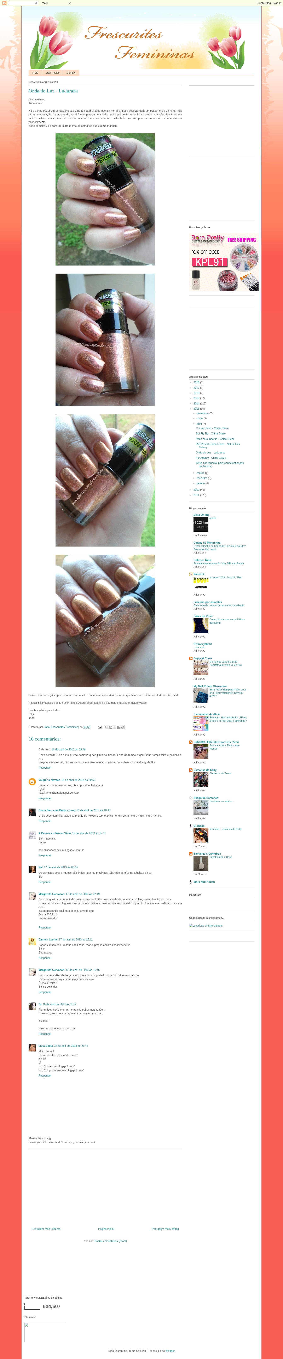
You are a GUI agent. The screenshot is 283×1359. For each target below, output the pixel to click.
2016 (197, 393)
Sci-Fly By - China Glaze (211, 433)
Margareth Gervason (51, 894)
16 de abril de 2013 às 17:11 (89, 833)
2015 (197, 398)
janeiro (201, 483)
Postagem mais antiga (165, 1228)
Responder (45, 767)
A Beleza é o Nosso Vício (55, 833)
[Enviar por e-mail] (107, 727)
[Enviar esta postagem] (99, 727)
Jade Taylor (52, 72)
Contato (71, 72)
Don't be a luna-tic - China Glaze (215, 438)
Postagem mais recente (46, 1228)
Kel (41, 867)
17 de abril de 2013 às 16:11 (76, 939)
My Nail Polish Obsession (210, 686)
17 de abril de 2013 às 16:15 (83, 969)
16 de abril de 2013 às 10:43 (93, 810)
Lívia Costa (46, 1045)
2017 (197, 387)
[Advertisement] (105, 1186)
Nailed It (199, 574)
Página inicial (106, 1228)
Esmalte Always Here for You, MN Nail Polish (219, 563)
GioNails (199, 825)
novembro (203, 413)
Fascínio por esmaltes (208, 602)
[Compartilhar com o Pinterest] (123, 727)
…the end (199, 647)
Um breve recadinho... (221, 801)
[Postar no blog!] (111, 727)
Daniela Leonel (48, 939)
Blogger (170, 1350)
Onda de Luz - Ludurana (210, 452)
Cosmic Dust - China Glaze (212, 428)
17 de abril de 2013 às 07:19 (83, 894)
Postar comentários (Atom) (110, 1241)
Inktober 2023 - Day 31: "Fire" (225, 577)
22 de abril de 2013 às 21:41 (71, 1045)
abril (200, 423)
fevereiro (202, 478)
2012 (197, 489)
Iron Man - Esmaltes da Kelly (225, 829)
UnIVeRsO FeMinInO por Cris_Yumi (216, 742)
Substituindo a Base (220, 857)
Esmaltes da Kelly (205, 770)
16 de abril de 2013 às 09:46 (69, 749)
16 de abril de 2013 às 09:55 (78, 779)
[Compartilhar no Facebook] (119, 727)
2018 (197, 382)
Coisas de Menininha (207, 542)
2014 (197, 403)
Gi (40, 1004)
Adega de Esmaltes (206, 797)
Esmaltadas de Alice (207, 714)
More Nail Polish (204, 881)
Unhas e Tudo (202, 560)
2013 (197, 408)
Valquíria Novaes (49, 779)
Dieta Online (201, 514)
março (201, 472)
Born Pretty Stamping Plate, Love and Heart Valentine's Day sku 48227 (228, 693)
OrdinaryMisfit (203, 644)
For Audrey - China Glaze (211, 457)
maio (200, 418)
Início (35, 72)
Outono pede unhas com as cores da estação (219, 605)
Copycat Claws (203, 658)
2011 (197, 495)
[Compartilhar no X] (115, 727)
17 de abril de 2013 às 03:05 (61, 867)
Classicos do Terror (220, 773)
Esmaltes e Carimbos (207, 853)
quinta (212, 518)
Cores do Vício (203, 616)
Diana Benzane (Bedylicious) (57, 810)
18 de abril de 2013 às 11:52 (59, 1004)
